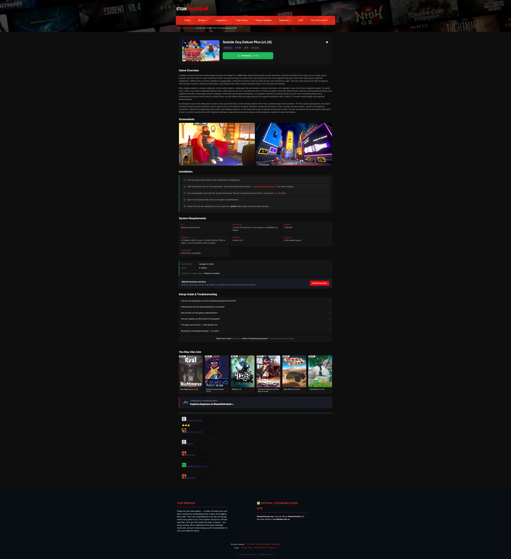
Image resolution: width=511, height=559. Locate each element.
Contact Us (272, 547)
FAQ (301, 20)
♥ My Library (242, 20)
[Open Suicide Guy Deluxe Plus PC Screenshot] (217, 144)
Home (187, 20)
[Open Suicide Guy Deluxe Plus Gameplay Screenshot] (294, 144)
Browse (201, 20)
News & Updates (263, 20)
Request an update (212, 273)
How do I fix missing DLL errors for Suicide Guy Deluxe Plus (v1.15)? (208, 301)
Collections (275, 544)
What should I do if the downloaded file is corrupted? (203, 307)
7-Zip (276, 193)
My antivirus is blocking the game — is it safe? (200, 331)
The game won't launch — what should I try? (199, 325)
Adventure (189, 28)
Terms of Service (260, 547)
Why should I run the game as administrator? (199, 313)
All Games (251, 544)
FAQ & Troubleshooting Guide (254, 338)
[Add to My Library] (327, 42)
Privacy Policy (247, 547)
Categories (220, 20)
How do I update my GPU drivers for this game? (200, 319)
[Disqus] (255, 449)
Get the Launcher (319, 20)
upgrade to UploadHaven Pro (265, 186)
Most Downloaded (263, 544)
